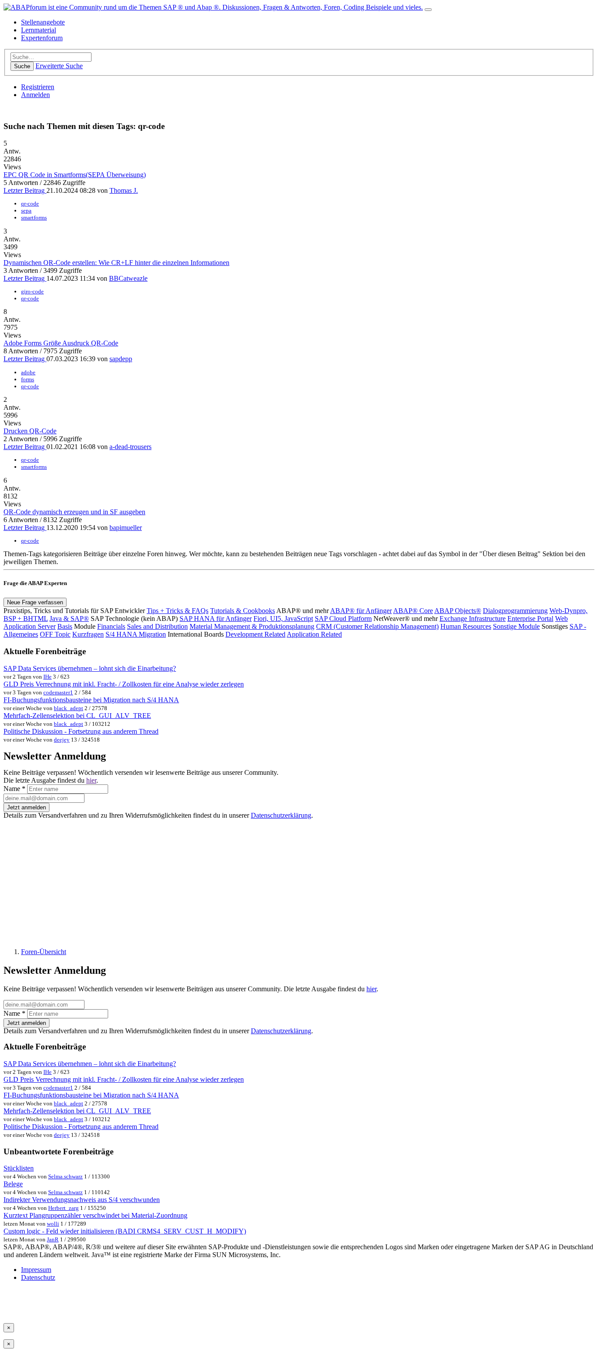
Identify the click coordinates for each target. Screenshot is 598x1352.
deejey (62, 739)
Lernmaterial (38, 30)
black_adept (68, 708)
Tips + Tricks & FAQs (177, 610)
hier (91, 780)
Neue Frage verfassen (35, 602)
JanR (53, 1239)
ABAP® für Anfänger (361, 610)
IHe (47, 676)
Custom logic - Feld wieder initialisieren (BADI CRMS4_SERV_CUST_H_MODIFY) (125, 1231)
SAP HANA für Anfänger (215, 618)
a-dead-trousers (130, 446)
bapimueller (125, 527)
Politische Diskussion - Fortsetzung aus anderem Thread (81, 731)
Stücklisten (19, 1168)
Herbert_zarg (63, 1208)
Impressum (36, 1269)
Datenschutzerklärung (281, 815)
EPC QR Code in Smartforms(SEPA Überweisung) (75, 174)
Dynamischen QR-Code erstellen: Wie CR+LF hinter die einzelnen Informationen (116, 262)
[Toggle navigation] (428, 9)
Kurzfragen (88, 634)
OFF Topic (55, 634)
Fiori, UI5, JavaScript (283, 618)
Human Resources (465, 626)
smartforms (34, 217)
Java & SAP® (69, 618)
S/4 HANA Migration (136, 634)
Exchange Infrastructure (473, 618)
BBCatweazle (128, 278)
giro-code (32, 291)
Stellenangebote (43, 22)
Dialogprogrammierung (515, 610)
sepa (26, 210)
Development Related (255, 634)
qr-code (30, 203)
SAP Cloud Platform (343, 618)
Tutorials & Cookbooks (242, 610)
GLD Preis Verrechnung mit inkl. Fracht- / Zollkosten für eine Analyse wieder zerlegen (124, 684)
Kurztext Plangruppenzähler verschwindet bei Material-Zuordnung (95, 1215)
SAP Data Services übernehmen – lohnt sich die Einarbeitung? (90, 668)
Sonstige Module (516, 626)
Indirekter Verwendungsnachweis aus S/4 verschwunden (82, 1199)
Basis (64, 626)
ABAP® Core (413, 610)
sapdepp (120, 358)
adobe (28, 372)
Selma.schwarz (65, 1176)
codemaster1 (58, 692)
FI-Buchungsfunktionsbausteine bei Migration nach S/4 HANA (91, 700)
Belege (13, 1184)
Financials (111, 626)
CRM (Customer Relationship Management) (377, 626)
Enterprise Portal (530, 618)
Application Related (314, 634)
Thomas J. (123, 190)
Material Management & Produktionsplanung (252, 626)
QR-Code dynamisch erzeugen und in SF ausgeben (74, 512)
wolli (53, 1223)
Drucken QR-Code (30, 431)
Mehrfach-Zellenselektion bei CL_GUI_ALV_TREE (77, 715)
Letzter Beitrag (25, 190)
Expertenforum (42, 38)
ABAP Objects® (457, 610)
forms (27, 379)
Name (14, 788)
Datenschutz (38, 1277)
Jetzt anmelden (26, 807)
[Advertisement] (266, 880)
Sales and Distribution (157, 626)
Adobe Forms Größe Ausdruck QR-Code (61, 343)
